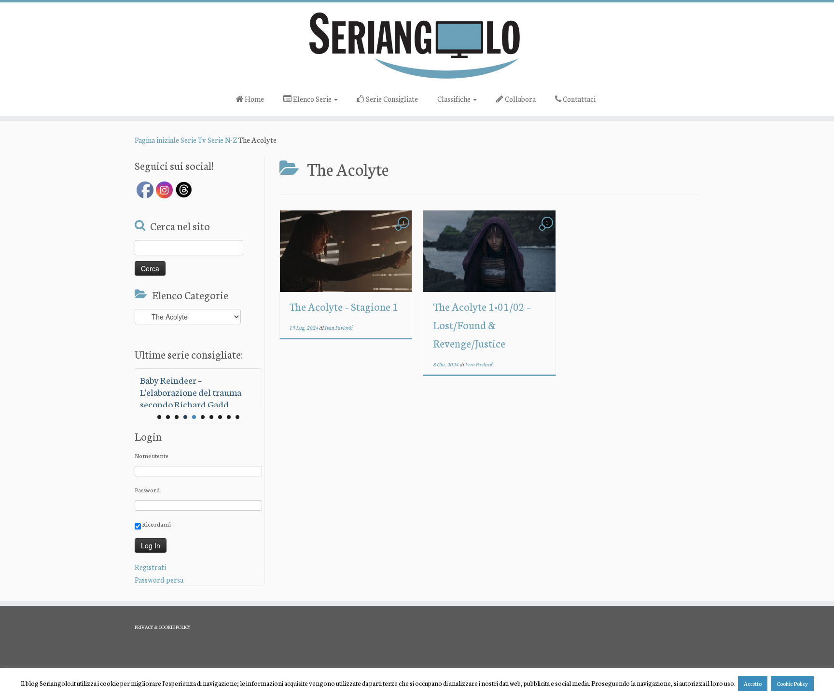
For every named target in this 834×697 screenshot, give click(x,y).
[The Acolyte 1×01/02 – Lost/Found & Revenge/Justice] (489, 251)
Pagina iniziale (157, 140)
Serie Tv (193, 140)
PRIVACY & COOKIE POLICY (163, 627)
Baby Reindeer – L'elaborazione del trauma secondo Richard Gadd (190, 391)
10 (237, 417)
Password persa (159, 579)
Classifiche (454, 99)
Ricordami (156, 524)
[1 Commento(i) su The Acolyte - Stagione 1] (404, 231)
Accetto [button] (753, 683)
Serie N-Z (222, 140)
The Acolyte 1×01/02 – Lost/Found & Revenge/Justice (482, 324)
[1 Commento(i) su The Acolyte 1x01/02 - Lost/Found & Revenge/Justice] (548, 231)
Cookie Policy (792, 683)
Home (253, 99)
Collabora (519, 99)
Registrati (150, 567)
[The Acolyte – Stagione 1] (346, 251)
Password (147, 490)
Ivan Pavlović (338, 327)
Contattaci (578, 99)
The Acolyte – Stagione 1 (343, 306)
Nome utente (151, 455)
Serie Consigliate (391, 99)
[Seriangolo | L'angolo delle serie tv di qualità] (417, 45)
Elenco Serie (312, 99)
